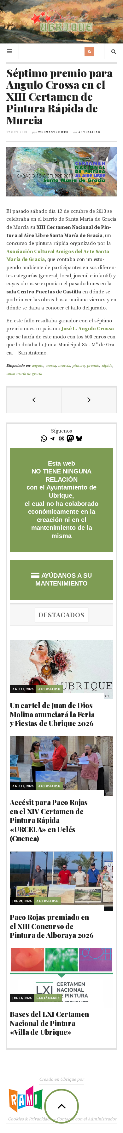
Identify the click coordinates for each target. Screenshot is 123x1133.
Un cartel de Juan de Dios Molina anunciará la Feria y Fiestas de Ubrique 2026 (52, 714)
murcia (64, 365)
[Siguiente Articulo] (89, 400)
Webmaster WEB (53, 132)
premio (93, 365)
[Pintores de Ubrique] (61, 20)
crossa (50, 365)
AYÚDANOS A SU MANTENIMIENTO (63, 579)
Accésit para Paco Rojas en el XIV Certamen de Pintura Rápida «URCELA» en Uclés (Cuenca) (49, 820)
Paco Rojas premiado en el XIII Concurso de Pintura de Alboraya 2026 (52, 926)
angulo (37, 365)
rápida (107, 365)
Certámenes (47, 998)
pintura (78, 365)
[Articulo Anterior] (34, 400)
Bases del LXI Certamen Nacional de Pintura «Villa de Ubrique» (49, 1023)
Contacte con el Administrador (86, 1119)
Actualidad (89, 132)
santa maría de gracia (24, 373)
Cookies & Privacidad (29, 1119)
